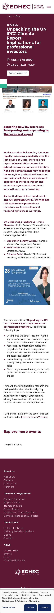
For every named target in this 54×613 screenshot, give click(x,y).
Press (7, 557)
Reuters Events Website (34, 417)
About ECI (10, 477)
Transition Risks (13, 505)
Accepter (44, 607)
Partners (9, 487)
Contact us (10, 483)
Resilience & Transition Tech (20, 512)
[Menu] (49, 6)
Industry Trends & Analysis (19, 531)
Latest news (11, 550)
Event (18, 16)
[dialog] (27, 601)
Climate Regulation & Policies (21, 516)
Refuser (30, 607)
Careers (8, 480)
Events (8, 553)
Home (9, 16)
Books (7, 534)
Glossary (9, 538)
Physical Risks (12, 502)
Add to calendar (16, 73)
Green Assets (11, 509)
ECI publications (13, 528)
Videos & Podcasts (14, 560)
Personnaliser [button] (8, 608)
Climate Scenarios (14, 499)
